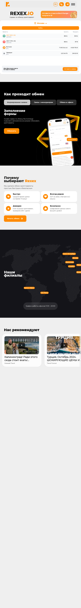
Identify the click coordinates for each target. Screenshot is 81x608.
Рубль (40, 28)
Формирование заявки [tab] (17, 102)
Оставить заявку (70, 69)
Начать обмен (13, 218)
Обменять (11, 131)
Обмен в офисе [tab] (66, 102)
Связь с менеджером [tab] (43, 102)
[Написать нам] (67, 4)
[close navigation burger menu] (73, 4)
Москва (40, 23)
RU (55, 4)
